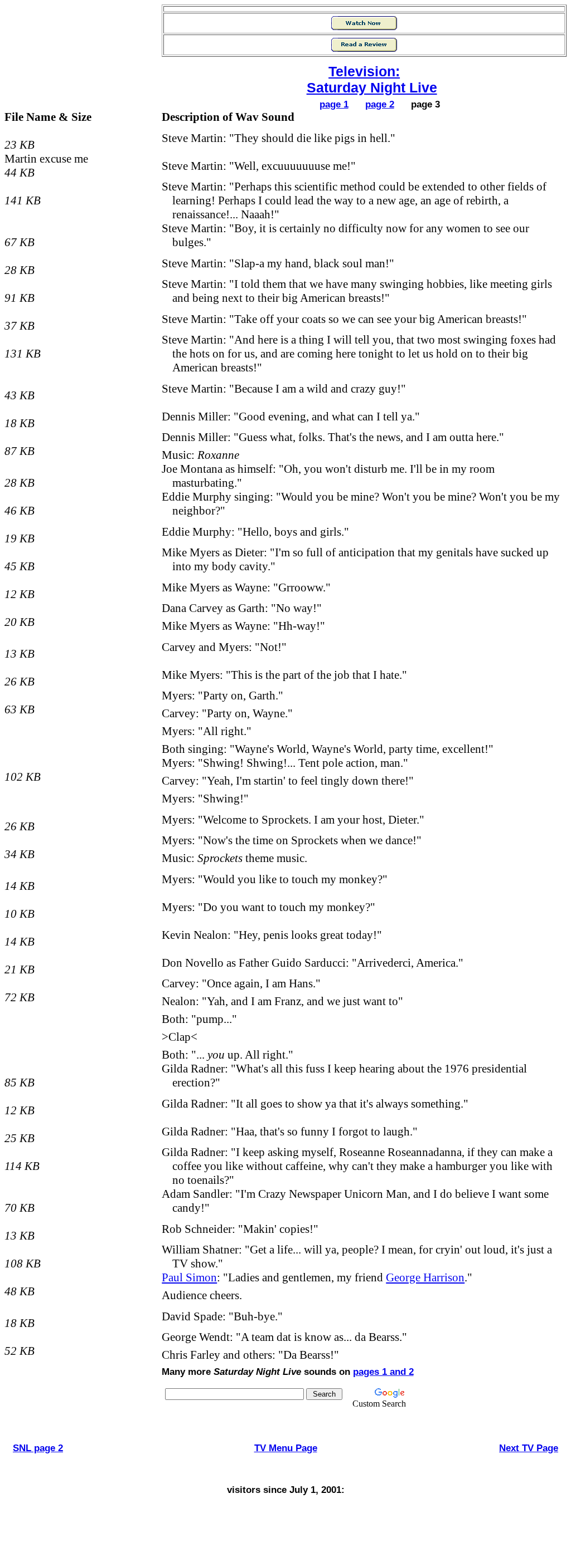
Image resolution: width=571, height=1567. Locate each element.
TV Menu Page (285, 1447)
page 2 (379, 104)
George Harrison (425, 1277)
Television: (364, 71)
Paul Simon (189, 1277)
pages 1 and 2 (383, 1371)
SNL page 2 (38, 1447)
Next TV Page (528, 1447)
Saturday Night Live (372, 87)
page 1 (334, 104)
